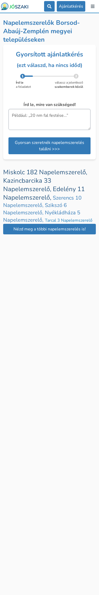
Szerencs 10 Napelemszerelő (42, 201)
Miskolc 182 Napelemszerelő (45, 172)
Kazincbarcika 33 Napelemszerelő (28, 184)
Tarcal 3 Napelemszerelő (68, 220)
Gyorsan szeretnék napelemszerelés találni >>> (49, 146)
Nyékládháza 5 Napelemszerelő (41, 216)
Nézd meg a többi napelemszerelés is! (49, 229)
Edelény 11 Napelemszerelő (44, 193)
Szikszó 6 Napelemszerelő (35, 209)
